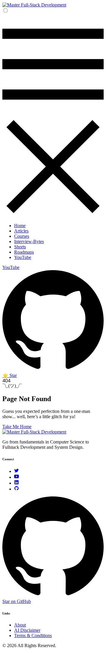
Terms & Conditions (33, 635)
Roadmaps (24, 252)
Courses (21, 236)
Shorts (20, 246)
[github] (16, 488)
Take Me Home (17, 426)
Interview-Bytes (29, 241)
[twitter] (16, 471)
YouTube (22, 257)
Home (20, 225)
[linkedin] (16, 483)
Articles (21, 230)
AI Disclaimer (27, 630)
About (20, 624)
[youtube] (16, 477)
